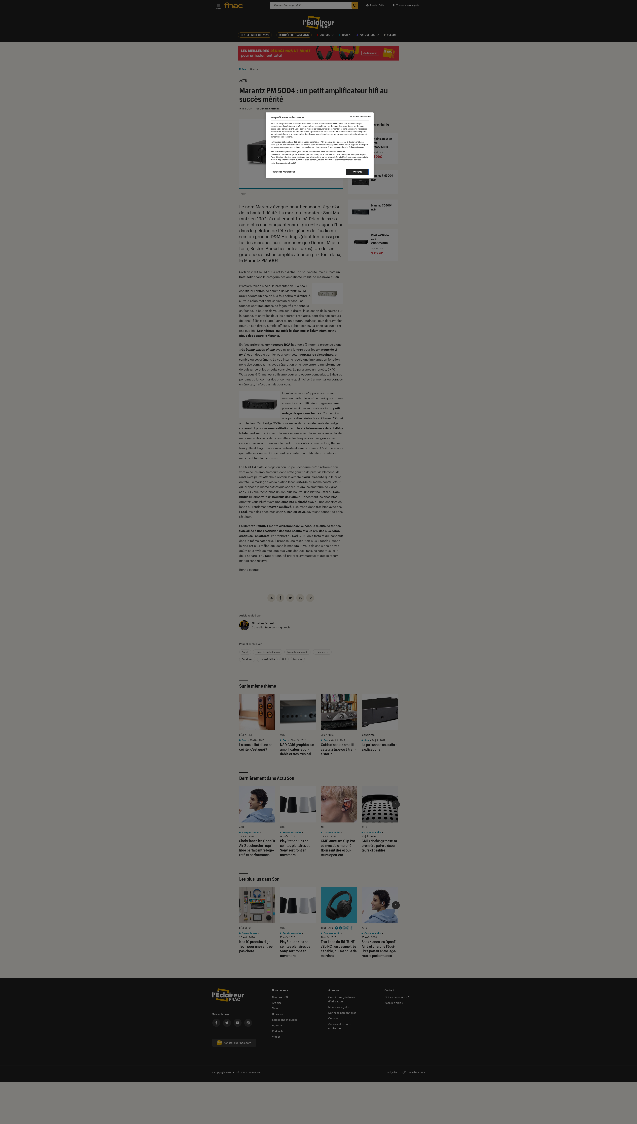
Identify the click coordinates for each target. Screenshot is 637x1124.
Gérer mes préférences (284, 172)
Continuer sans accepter (360, 116)
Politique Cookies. (356, 147)
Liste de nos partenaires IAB (283, 163)
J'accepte (357, 172)
